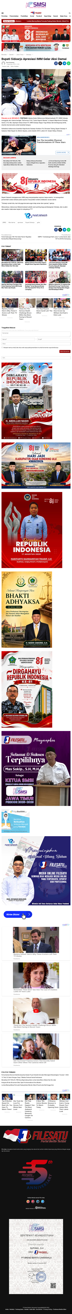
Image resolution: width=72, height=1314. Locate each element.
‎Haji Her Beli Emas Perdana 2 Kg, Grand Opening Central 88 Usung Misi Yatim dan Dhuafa (12, 286)
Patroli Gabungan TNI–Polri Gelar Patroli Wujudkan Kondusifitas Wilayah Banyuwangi (16, 237)
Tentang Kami (19, 1309)
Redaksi (12, 1309)
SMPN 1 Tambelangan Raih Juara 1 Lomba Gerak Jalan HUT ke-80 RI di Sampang (54, 237)
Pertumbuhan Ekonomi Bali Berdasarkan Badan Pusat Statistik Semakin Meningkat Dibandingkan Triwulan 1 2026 (35, 1075)
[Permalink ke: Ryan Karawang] (3, 63)
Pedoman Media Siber (59, 1309)
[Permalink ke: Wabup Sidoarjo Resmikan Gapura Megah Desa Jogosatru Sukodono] (36, 255)
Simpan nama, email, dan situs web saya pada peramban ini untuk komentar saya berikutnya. (30, 347)
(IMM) (4, 222)
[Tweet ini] (60, 63)
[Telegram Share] (64, 63)
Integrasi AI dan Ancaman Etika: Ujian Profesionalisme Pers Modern (21, 1082)
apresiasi (20, 222)
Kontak (26, 1309)
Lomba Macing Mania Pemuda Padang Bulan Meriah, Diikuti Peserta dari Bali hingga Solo (28, 1085)
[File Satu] (36, 13)
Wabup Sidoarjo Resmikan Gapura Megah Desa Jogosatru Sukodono (36, 163)
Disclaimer (39, 1309)
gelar (38, 222)
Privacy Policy (48, 1309)
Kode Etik (32, 1309)
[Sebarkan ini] (56, 63)
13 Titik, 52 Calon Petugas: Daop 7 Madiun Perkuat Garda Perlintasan (22, 1077)
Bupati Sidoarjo (30, 222)
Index (7, 1309)
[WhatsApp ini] (68, 63)
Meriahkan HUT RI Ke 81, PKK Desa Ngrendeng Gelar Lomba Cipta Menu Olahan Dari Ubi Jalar (13, 163)
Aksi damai (12, 222)
